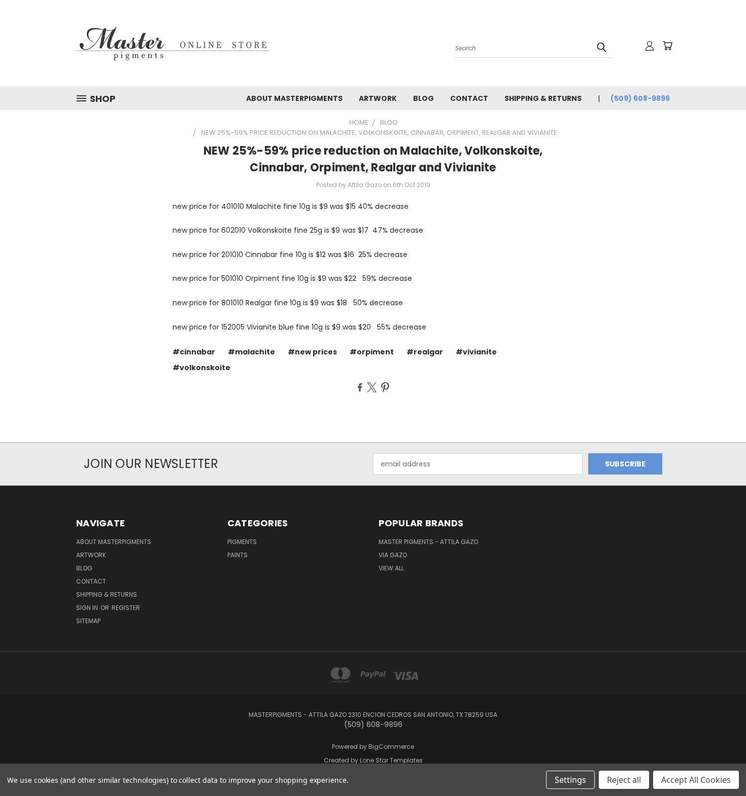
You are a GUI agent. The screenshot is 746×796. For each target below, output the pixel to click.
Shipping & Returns (543, 98)
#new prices (312, 352)
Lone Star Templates (391, 760)
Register (126, 607)
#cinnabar (194, 352)
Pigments (242, 541)
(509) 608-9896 (640, 98)
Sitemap (88, 621)
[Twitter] (372, 387)
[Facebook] (360, 387)
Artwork (378, 98)
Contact (469, 98)
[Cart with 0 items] (667, 46)
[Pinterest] (385, 387)
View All (391, 568)
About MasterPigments (294, 98)
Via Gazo (393, 555)
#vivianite (476, 352)
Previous (719, 764)
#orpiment (372, 352)
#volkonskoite (201, 368)
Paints (237, 555)
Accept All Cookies (696, 779)
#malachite (251, 352)
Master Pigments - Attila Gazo (428, 541)
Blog (423, 98)
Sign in (87, 607)
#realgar (424, 352)
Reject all (624, 779)
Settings (570, 779)
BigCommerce (391, 746)
